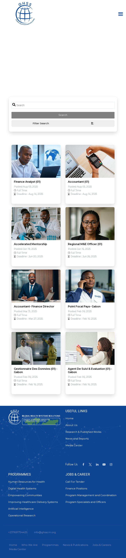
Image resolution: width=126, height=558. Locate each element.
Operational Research (21, 515)
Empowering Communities (25, 495)
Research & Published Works (83, 431)
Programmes (50, 544)
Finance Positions (76, 488)
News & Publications (75, 544)
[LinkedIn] (97, 464)
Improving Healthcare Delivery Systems (33, 502)
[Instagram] (110, 464)
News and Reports (77, 438)
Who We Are (29, 544)
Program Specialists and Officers (85, 502)
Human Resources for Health (26, 481)
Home (69, 418)
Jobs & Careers (102, 544)
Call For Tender (74, 481)
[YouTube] (104, 464)
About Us (71, 425)
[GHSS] (25, 13)
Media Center (74, 445)
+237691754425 (17, 532)
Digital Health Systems (22, 488)
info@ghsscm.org (45, 532)
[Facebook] (83, 464)
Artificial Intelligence (21, 508)
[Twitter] (90, 464)
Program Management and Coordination (90, 495)
